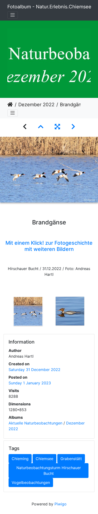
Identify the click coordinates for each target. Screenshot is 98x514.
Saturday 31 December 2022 (34, 369)
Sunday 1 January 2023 (30, 383)
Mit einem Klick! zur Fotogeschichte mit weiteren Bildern (49, 246)
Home (10, 104)
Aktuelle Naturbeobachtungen (35, 423)
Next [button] (94, 312)
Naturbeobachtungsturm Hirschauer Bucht (48, 470)
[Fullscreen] (57, 126)
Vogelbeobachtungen (31, 482)
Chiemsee (44, 458)
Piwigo (60, 504)
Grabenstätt (71, 458)
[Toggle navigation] (12, 15)
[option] (28, 311)
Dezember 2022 (36, 104)
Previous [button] (3, 312)
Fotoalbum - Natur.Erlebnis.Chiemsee (49, 7)
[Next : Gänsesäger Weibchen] (73, 126)
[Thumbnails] (40, 126)
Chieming (20, 458)
